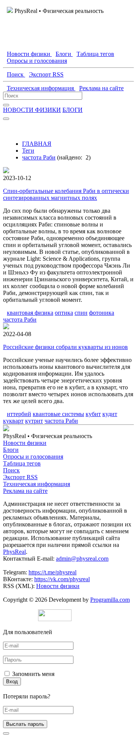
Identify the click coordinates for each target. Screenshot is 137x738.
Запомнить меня (33, 674)
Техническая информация (36, 484)
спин (81, 312)
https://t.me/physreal (52, 572)
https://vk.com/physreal (62, 579)
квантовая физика (30, 312)
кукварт (13, 421)
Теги (28, 150)
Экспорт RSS (20, 477)
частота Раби (39, 157)
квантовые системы (58, 414)
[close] (6, 733)
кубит (93, 414)
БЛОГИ (72, 110)
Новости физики (24, 443)
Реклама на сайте (25, 491)
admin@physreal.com (82, 558)
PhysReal (14, 551)
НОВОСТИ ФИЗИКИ (32, 110)
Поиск (11, 470)
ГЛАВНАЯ (36, 143)
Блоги (11, 449)
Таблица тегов (22, 463)
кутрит (34, 421)
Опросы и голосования (33, 456)
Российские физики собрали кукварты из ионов (65, 347)
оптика (64, 312)
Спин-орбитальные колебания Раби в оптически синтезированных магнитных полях (66, 194)
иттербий (19, 414)
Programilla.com (110, 599)
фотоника (101, 312)
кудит (109, 414)
